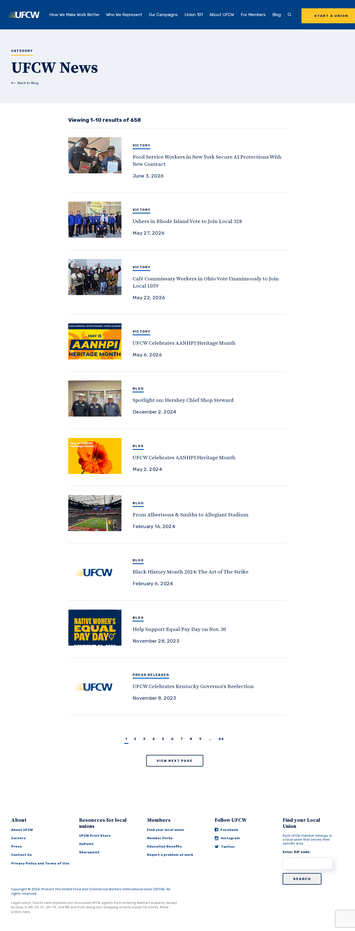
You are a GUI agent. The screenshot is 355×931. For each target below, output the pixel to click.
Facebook (229, 830)
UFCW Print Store (95, 836)
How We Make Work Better (74, 14)
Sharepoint (89, 852)
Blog (276, 14)
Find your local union (165, 830)
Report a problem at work (170, 855)
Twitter (228, 847)
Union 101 (193, 14)
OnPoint (86, 844)
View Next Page (174, 761)
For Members (253, 14)
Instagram (230, 838)
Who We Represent (124, 14)
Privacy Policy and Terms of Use (40, 863)
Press (16, 846)
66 (221, 738)
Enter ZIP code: (297, 852)
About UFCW (221, 14)
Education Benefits (164, 846)
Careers (18, 838)
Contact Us (21, 855)
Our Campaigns (163, 14)
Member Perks (160, 838)
